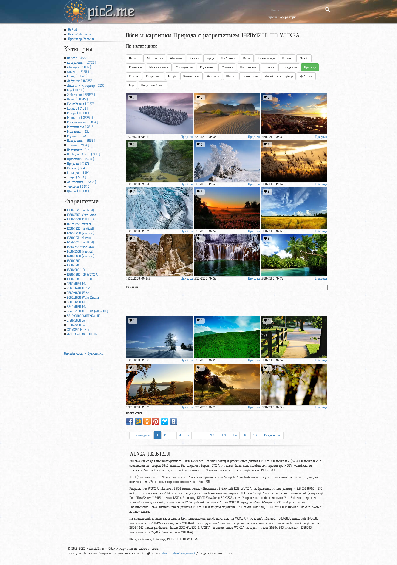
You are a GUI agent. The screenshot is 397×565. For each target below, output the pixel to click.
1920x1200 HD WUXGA (82, 275)
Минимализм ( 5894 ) (82, 122)
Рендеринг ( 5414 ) (80, 173)
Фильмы (213, 76)
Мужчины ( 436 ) (79, 131)
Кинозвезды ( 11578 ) (81, 104)
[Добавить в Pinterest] (155, 421)
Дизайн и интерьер (279, 76)
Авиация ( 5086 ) (79, 67)
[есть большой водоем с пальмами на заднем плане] (294, 255)
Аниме (194, 58)
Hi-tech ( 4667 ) (78, 58)
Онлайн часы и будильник (83, 354)
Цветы (230, 76)
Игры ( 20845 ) (77, 99)
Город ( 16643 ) (77, 76)
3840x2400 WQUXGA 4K (83, 316)
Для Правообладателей (178, 553)
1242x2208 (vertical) (80, 233)
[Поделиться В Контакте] (173, 421)
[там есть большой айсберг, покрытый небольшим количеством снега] (159, 208)
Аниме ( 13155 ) (78, 72)
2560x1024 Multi (78, 284)
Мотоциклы (184, 67)
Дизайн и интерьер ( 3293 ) (86, 86)
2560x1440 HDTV (78, 288)
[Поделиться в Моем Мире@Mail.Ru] (138, 421)
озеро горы (288, 17)
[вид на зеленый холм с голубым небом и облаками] (227, 337)
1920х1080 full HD (79, 279)
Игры (247, 58)
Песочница (250, 76)
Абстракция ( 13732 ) (81, 63)
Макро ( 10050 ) (78, 113)
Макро (304, 58)
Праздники (289, 67)
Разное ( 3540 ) (77, 168)
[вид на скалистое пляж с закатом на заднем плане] (294, 114)
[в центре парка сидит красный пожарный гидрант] (294, 384)
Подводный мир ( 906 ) (83, 154)
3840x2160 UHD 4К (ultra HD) (87, 311)
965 (245, 435)
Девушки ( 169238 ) (80, 81)
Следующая (272, 435)
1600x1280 (73, 265)
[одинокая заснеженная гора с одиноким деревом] (159, 114)
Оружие (269, 67)
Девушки (306, 76)
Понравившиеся (79, 34)
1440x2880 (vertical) (80, 256)
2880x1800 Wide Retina (83, 297)
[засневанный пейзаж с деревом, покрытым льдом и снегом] (227, 161)
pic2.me (110, 6)
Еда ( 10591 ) (75, 90)
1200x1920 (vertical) (80, 229)
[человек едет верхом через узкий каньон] (159, 255)
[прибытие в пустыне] (227, 114)
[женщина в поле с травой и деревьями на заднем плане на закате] (227, 208)
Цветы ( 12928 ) (78, 191)
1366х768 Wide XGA (80, 247)
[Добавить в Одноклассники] (147, 421)
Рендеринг (153, 76)
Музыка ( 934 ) (77, 136)
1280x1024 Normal (79, 238)
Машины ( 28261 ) (80, 118)
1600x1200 (73, 261)
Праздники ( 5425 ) (80, 159)
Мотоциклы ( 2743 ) (81, 127)
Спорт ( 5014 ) (76, 177)
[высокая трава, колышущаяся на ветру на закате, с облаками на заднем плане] (294, 161)
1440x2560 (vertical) (80, 252)
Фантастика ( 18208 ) (81, 182)
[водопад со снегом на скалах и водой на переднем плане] (227, 255)
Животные (228, 58)
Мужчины (207, 67)
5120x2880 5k (76, 320)
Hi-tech (134, 58)
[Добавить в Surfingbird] (164, 421)
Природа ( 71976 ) (79, 164)
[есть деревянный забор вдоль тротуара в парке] (294, 337)
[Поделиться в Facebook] (129, 421)
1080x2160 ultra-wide (81, 215)
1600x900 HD (76, 270)
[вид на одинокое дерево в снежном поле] (159, 337)
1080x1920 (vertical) (80, 210)
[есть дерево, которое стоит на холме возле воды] (159, 384)
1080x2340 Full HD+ (80, 219)
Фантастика (191, 76)
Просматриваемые (81, 39)
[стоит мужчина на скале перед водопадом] (159, 161)
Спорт (172, 76)
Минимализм (159, 67)
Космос (287, 58)
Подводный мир (152, 85)
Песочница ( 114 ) (79, 150)
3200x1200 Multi (78, 302)
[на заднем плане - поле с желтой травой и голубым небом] (294, 208)
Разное (134, 76)
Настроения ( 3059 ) (81, 141)
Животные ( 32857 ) (81, 95)
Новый (72, 30)
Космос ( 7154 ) (77, 108)
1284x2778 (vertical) (80, 242)
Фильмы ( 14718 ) (79, 187)
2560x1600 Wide (78, 293)
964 (234, 435)
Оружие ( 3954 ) (78, 145)
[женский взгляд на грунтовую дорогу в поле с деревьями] (227, 384)
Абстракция (154, 58)
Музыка (227, 67)
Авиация (176, 58)
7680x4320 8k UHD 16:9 (83, 334)
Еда (131, 85)
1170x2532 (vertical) (80, 224)
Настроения (248, 67)
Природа (187, 137)
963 (223, 435)
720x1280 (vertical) (79, 330)
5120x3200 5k (76, 325)
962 (212, 435)
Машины (135, 67)
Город (210, 58)
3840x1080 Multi (78, 307)
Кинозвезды (266, 58)
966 (255, 435)
